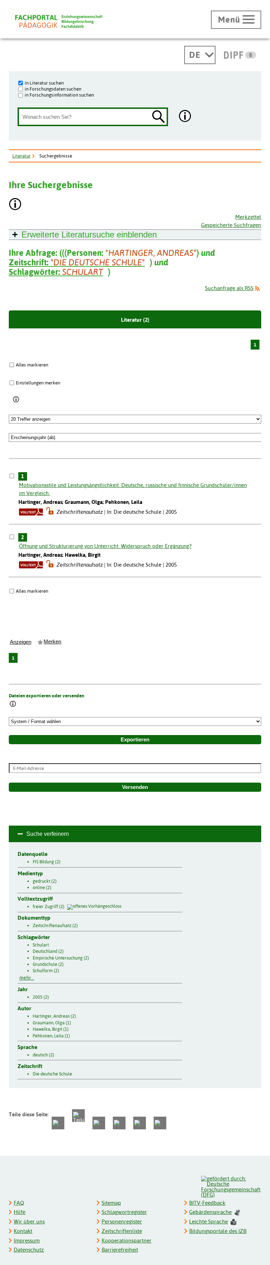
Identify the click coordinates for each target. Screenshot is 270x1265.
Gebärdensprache (210, 1212)
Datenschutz (29, 1250)
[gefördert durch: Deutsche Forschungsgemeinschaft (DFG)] (230, 1185)
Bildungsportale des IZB (217, 1231)
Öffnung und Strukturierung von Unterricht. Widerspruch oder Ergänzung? (105, 546)
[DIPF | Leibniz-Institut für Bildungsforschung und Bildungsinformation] (240, 55)
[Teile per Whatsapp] (98, 1123)
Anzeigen (20, 642)
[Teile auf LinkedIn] (119, 1123)
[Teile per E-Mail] (139, 1123)
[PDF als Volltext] (31, 512)
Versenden (135, 787)
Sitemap (111, 1203)
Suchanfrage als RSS (229, 288)
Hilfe (19, 1212)
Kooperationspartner (127, 1241)
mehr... (26, 978)
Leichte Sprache (208, 1221)
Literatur (21, 156)
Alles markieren (32, 365)
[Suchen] (158, 117)
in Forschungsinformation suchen (59, 95)
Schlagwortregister (124, 1212)
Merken (52, 641)
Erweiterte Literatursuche (89, 234)
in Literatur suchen (44, 83)
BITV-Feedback (207, 1203)
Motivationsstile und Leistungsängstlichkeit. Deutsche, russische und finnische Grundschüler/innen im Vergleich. (133, 489)
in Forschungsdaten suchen (53, 89)
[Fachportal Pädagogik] (58, 21)
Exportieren (135, 739)
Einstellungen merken (38, 382)
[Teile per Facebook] (58, 1123)
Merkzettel (248, 217)
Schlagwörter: (56, 272)
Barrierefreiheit (120, 1250)
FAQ (19, 1203)
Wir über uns (29, 1221)
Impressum (27, 1241)
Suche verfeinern (47, 834)
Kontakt (23, 1231)
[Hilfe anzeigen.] (185, 117)
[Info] (16, 400)
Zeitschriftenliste (122, 1231)
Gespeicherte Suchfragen (231, 225)
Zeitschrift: (77, 262)
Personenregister (122, 1221)
